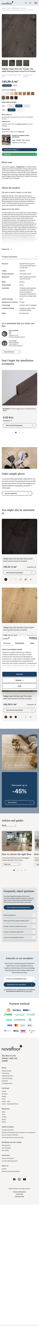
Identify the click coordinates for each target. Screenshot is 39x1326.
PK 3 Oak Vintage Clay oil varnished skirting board (19, 409)
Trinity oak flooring (11, 75)
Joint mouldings (6, 1148)
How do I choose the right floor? (14, 932)
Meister (4, 1091)
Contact (4, 1169)
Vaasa (13, 140)
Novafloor (4, 1094)
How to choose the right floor (16, 854)
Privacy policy (19, 1194)
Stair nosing (5, 1150)
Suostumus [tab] (7, 643)
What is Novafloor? (10, 915)
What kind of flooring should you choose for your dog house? (19, 1132)
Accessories (6, 1155)
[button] (19, 35)
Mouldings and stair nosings (11, 1142)
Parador (4, 1096)
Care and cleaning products (9, 1161)
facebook (14, 1179)
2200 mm (11, 110)
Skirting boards (6, 1145)
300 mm (26, 106)
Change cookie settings (19, 1191)
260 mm (19, 106)
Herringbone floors (7, 1083)
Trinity (3, 1099)
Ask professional (9, 352)
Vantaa (28, 140)
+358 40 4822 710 (13, 344)
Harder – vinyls (6, 1101)
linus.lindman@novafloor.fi (16, 345)
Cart (30, 3)
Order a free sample (10, 150)
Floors (3, 75)
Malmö (4, 1122)
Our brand (5, 1088)
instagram (19, 1179)
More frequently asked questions (18, 907)
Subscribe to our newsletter (16, 985)
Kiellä (19, 686)
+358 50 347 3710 (13, 335)
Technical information (9, 257)
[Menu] (35, 3)
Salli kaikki (19, 674)
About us (5, 1166)
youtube (24, 1179)
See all (4, 825)
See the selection (11, 493)
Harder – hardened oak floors (10, 1104)
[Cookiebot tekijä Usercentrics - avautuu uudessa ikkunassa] (29, 638)
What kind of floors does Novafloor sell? (16, 921)
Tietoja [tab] (32, 643)
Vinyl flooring (5, 1073)
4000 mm (20, 110)
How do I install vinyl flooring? (10, 1135)
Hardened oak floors (7, 1076)
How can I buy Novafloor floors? (14, 937)
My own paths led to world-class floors (12, 1137)
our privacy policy (27, 991)
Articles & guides (8, 1127)
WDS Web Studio (19, 1196)
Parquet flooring (6, 1071)
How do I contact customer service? (15, 926)
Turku (23, 140)
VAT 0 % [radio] (15, 85)
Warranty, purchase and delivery (11, 1171)
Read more (21, 131)
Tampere (18, 140)
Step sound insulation (8, 1158)
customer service (21, 124)
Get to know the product (14, 425)
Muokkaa (18, 680)
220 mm (11, 106)
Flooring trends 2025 (7, 1130)
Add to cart (7, 154)
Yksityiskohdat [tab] (19, 643)
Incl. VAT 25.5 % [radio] (7, 85)
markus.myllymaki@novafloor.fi (17, 337)
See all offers (12, 802)
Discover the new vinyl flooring (18, 765)
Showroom (5, 1109)
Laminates (5, 1081)
